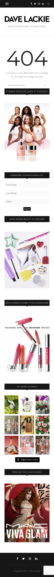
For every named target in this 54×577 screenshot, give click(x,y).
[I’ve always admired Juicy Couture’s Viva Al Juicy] (43, 404)
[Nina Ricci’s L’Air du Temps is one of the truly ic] (11, 404)
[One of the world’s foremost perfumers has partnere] (27, 404)
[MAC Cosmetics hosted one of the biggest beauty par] (43, 445)
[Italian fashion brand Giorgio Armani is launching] (27, 425)
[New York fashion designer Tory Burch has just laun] (11, 445)
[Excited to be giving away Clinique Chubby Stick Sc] (11, 425)
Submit (27, 209)
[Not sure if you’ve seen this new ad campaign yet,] (27, 445)
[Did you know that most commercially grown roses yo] (43, 425)
